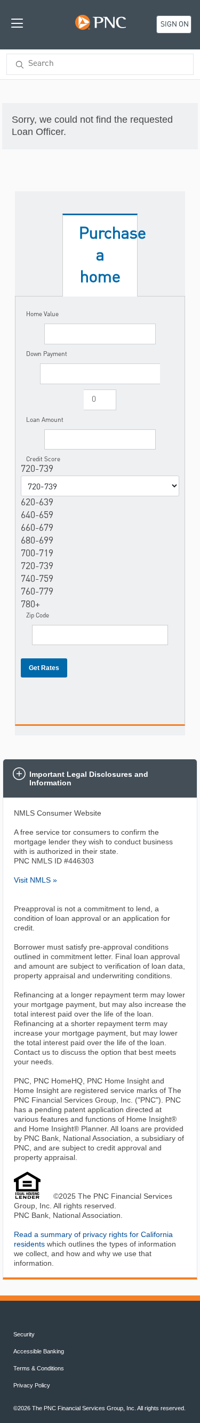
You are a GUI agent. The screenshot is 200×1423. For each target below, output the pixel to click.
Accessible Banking (38, 1351)
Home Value (42, 314)
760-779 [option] (37, 592)
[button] (100, 778)
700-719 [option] (37, 553)
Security (24, 1334)
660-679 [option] (37, 528)
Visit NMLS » (35, 880)
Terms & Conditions (38, 1368)
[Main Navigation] (17, 22)
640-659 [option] (37, 515)
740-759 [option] (37, 579)
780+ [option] (30, 604)
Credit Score (43, 459)
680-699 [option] (37, 541)
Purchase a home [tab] (108, 255)
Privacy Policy (31, 1385)
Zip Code (37, 615)
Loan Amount (44, 420)
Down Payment (46, 354)
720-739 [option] (37, 566)
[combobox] (100, 64)
